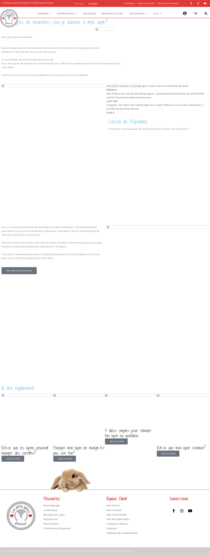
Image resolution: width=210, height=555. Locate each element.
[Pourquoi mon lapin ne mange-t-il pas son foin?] (79, 419)
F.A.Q (156, 13)
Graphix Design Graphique (117, 551)
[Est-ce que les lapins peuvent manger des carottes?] (27, 419)
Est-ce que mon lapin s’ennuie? (181, 448)
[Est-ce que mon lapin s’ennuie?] (183, 419)
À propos (43, 13)
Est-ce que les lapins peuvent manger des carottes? (25, 450)
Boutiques (89, 13)
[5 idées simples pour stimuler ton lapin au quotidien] (131, 410)
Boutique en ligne (112, 13)
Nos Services (137, 13)
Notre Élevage (65, 13)
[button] (205, 13)
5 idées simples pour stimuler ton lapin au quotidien (128, 433)
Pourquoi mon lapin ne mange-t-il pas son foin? (78, 450)
